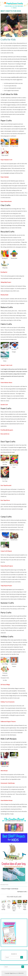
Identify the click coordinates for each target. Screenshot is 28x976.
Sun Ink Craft (4, 404)
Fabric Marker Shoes (6, 382)
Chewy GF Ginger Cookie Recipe (9, 888)
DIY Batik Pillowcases (19, 906)
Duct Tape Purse (5, 500)
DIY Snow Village (5, 684)
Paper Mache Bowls (6, 201)
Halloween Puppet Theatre (8, 721)
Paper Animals (5, 177)
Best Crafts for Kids (11, 11)
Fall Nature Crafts (22, 891)
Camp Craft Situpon (6, 551)
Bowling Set (4, 272)
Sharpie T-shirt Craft (6, 365)
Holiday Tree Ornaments (7, 701)
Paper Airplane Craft (6, 159)
